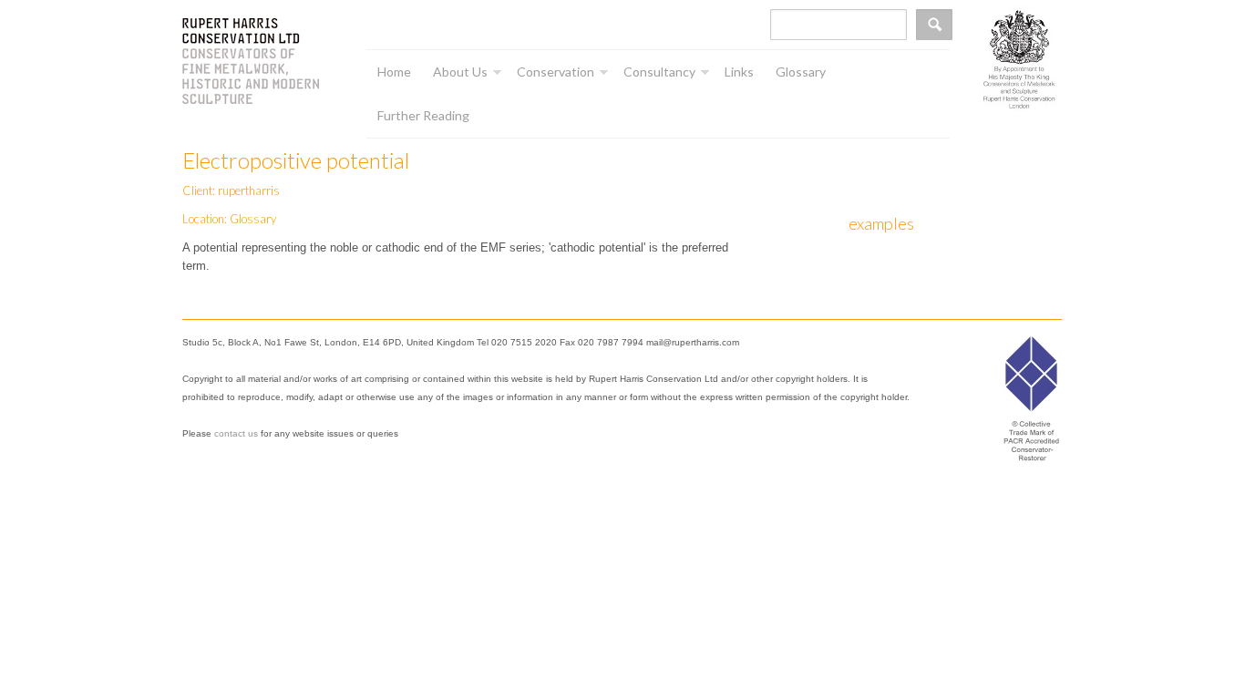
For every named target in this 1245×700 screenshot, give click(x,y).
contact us (236, 433)
